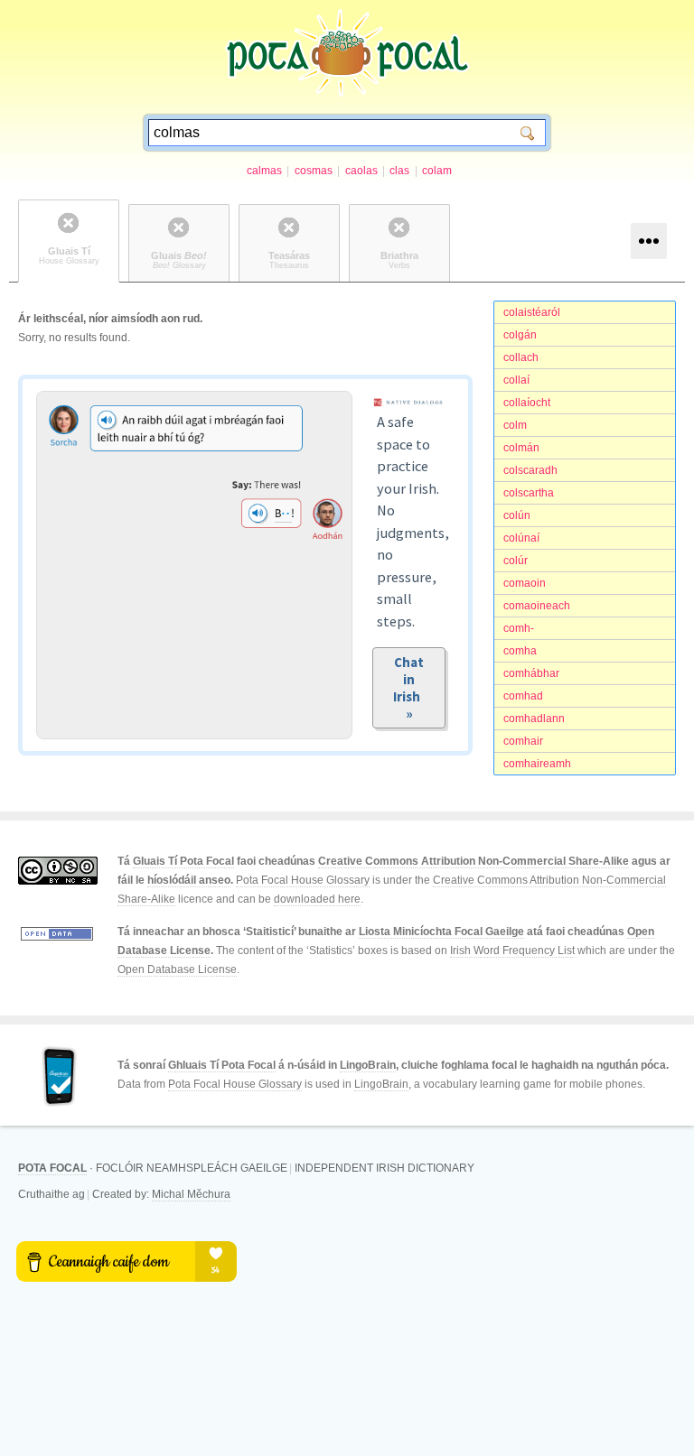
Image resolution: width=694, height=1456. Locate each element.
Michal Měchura (191, 1194)
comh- (518, 628)
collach (521, 357)
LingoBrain (368, 1065)
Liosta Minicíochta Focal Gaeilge (441, 931)
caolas (361, 170)
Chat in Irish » (409, 688)
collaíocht (526, 402)
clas (399, 170)
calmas (264, 170)
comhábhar (531, 673)
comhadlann (534, 718)
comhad (523, 696)
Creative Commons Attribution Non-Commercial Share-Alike (473, 861)
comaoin (524, 583)
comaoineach (536, 605)
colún (516, 515)
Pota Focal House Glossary (303, 880)
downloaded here (317, 899)
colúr (515, 560)
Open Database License (177, 969)
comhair (523, 741)
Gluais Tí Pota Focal (183, 861)
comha (520, 651)
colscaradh (530, 470)
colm (515, 425)
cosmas (314, 170)
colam (437, 170)
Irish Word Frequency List (512, 950)
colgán (520, 335)
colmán (521, 447)
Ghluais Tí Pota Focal (222, 1065)
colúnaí (521, 538)
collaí (516, 380)
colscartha (528, 493)
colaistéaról (531, 312)
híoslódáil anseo (188, 880)
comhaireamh (537, 763)
